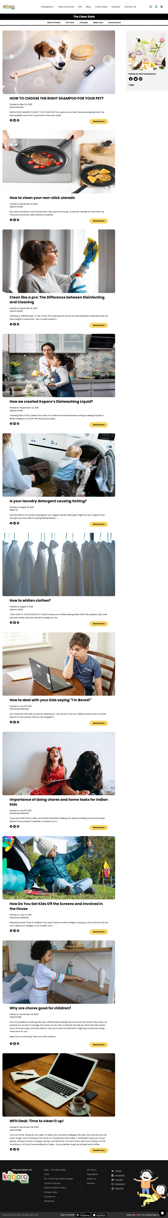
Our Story (91, 1170)
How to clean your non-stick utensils (42, 197)
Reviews (91, 1183)
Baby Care (98, 22)
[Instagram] (118, 1184)
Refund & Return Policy (55, 1188)
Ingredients (92, 1174)
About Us (91, 1179)
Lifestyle (84, 22)
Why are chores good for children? (40, 1008)
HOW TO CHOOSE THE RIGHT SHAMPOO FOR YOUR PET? (57, 98)
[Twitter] (117, 1171)
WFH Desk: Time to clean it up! (37, 1121)
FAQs (46, 1174)
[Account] (157, 6)
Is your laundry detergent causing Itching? (48, 501)
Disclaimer (49, 1201)
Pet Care (70, 22)
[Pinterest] (118, 1188)
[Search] (152, 6)
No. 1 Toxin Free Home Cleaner (58, 1179)
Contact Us (49, 1196)
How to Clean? (54, 22)
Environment (114, 22)
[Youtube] (117, 1180)
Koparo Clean (8, 1215)
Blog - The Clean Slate (55, 1170)
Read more (99, 121)
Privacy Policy (50, 1192)
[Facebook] (118, 1175)
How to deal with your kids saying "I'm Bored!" (51, 700)
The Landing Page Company (153, 1215)
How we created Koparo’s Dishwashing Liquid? (51, 401)
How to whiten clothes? (30, 600)
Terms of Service (52, 1183)
